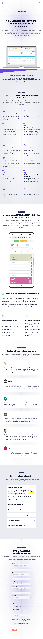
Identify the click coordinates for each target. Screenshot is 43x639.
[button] (21, 488)
